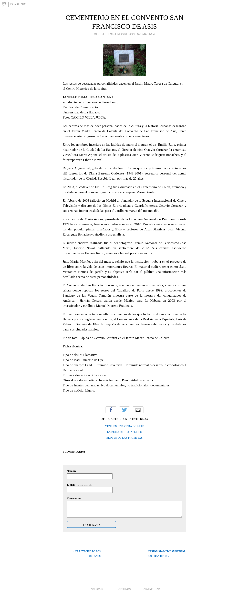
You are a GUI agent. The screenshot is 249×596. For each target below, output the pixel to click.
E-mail (79, 484)
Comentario (74, 498)
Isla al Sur (18, 4)
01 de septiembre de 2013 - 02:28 (114, 34)
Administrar (151, 589)
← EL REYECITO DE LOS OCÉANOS (86, 553)
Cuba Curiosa (146, 34)
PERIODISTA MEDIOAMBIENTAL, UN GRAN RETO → (167, 553)
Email (138, 409)
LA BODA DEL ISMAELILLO (124, 432)
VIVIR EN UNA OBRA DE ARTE (124, 426)
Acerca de (97, 589)
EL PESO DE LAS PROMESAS (124, 437)
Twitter (124, 409)
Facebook (111, 409)
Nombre (71, 471)
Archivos (124, 589)
